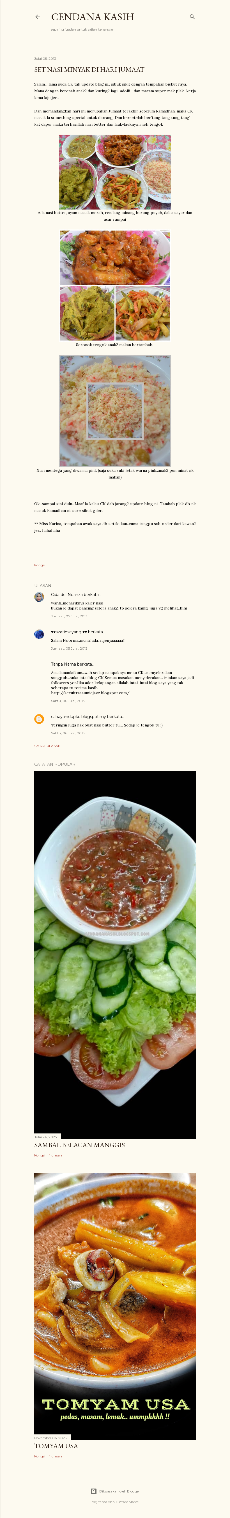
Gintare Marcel (127, 1502)
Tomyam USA (56, 1445)
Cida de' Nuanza (67, 594)
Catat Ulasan (47, 746)
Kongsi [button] (39, 565)
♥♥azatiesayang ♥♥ (69, 631)
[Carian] (192, 15)
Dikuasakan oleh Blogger (119, 1491)
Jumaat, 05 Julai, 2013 (69, 616)
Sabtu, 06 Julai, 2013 (68, 701)
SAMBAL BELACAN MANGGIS (79, 1144)
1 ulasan (55, 1155)
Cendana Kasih (92, 16)
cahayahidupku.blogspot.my (78, 716)
